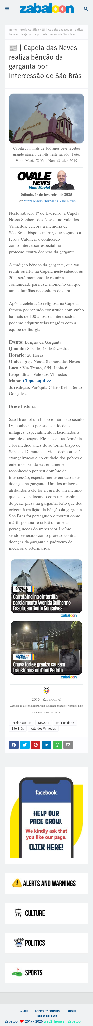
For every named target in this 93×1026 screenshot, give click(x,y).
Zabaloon (75, 1021)
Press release (47, 1016)
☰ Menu (22, 1011)
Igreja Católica (29, 29)
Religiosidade (65, 722)
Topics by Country (47, 1011)
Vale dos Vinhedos (43, 728)
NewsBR (43, 722)
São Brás (18, 728)
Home (13, 29)
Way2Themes (54, 1021)
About (72, 1011)
